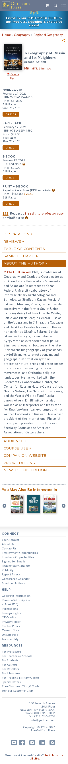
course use (16, 448)
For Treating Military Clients (21, 677)
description (17, 234)
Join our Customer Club (17, 690)
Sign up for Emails (13, 561)
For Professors (11, 651)
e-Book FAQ (10, 604)
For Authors (10, 664)
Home (6, 35)
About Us (8, 544)
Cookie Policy (11, 626)
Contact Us (9, 548)
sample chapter (21, 256)
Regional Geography (48, 35)
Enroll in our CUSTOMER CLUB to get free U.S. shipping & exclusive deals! (34, 21)
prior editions (19, 463)
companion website (25, 455)
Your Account (10, 539)
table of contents (24, 248)
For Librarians (11, 673)
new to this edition (25, 470)
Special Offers (11, 682)
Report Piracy (11, 574)
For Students (10, 660)
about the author (24, 263)
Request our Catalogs (16, 565)
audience (14, 441)
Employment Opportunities (20, 552)
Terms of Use (10, 630)
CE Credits (9, 617)
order (11, 114)
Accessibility (10, 639)
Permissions (10, 608)
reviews (12, 241)
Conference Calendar (16, 578)
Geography (22, 35)
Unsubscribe (10, 634)
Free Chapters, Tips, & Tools (20, 686)
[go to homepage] (16, 5)
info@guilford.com (43, 720)
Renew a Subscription (16, 600)
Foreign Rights (11, 613)
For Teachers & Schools (17, 656)
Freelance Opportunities (18, 557)
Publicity (8, 570)
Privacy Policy (11, 621)
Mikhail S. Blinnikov (37, 68)
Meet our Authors (13, 583)
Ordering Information (16, 595)
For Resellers (10, 669)
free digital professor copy (44, 213)
